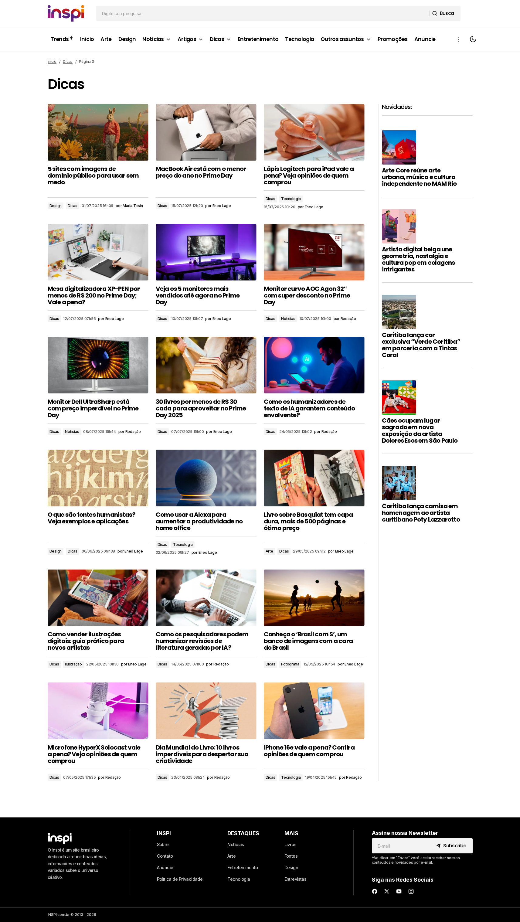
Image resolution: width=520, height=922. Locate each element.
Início (52, 61)
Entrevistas (295, 879)
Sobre (163, 844)
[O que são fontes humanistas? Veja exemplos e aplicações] (98, 478)
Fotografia (290, 664)
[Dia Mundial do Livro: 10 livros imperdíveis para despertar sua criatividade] (206, 710)
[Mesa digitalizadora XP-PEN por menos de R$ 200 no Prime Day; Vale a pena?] (98, 252)
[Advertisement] (427, 638)
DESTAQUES (243, 833)
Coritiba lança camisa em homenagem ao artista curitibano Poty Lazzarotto (421, 513)
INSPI (164, 833)
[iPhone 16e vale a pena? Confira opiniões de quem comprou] (314, 710)
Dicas (68, 61)
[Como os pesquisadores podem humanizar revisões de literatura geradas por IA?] (206, 598)
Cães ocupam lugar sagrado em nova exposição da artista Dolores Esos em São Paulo (420, 430)
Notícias (288, 318)
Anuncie (165, 867)
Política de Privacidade (180, 879)
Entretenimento (242, 867)
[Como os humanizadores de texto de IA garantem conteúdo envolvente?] (314, 365)
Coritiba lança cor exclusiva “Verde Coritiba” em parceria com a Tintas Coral (421, 345)
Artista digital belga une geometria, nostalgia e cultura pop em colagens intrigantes (418, 259)
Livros (290, 844)
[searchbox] (263, 13)
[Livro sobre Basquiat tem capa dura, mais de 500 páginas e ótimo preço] (314, 478)
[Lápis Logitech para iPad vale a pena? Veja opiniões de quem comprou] (314, 132)
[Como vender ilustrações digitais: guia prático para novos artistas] (98, 598)
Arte (269, 551)
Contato (165, 856)
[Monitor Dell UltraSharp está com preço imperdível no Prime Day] (98, 365)
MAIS (291, 833)
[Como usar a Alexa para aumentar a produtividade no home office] (206, 478)
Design (55, 205)
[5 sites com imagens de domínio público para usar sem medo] (98, 132)
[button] (458, 39)
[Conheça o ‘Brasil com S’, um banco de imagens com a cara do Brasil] (314, 598)
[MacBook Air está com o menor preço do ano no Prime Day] (206, 132)
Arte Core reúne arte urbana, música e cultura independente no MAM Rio (419, 177)
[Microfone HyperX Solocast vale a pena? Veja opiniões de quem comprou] (98, 710)
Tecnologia (291, 198)
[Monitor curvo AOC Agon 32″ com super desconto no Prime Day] (314, 252)
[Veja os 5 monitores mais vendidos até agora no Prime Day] (206, 252)
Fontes (291, 856)
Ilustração (73, 664)
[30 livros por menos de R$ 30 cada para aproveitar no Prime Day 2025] (206, 365)
